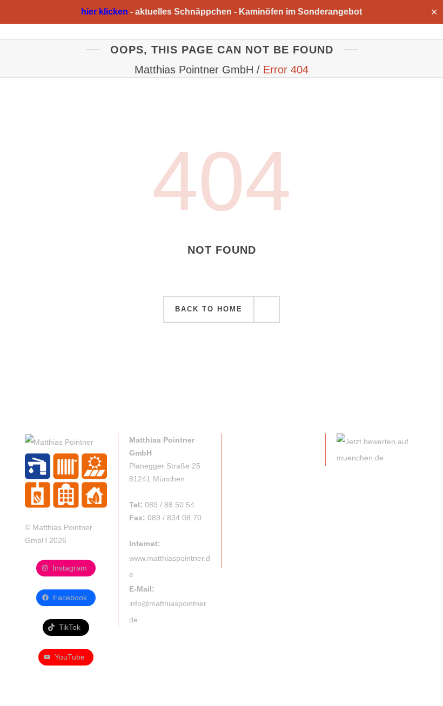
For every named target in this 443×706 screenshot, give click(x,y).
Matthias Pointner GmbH (194, 70)
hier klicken (104, 11)
